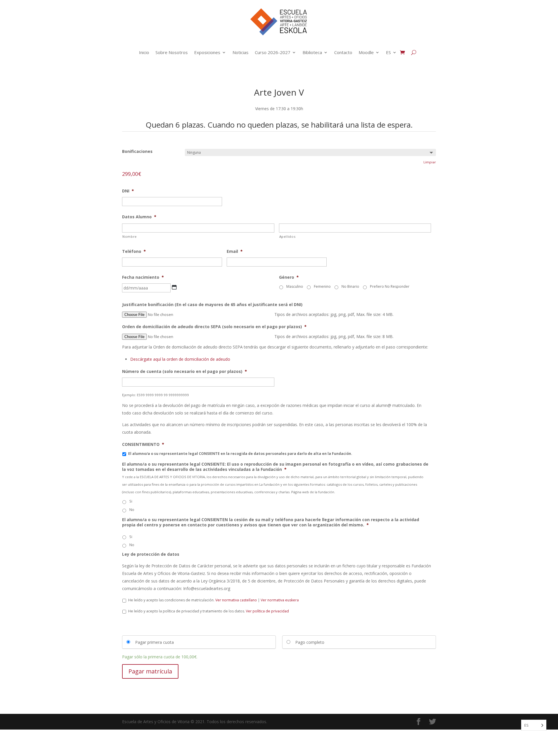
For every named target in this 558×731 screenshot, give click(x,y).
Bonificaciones (137, 151)
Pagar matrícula (150, 671)
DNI (128, 191)
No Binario (350, 286)
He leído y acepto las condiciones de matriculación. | (213, 600)
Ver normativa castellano (236, 600)
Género (289, 277)
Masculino (294, 286)
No (131, 509)
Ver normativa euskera (280, 600)
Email (235, 251)
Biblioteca (312, 52)
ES (388, 52)
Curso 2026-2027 (272, 52)
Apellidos (287, 236)
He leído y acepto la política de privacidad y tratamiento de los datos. (208, 611)
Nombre (129, 236)
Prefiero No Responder (389, 286)
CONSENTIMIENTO (143, 444)
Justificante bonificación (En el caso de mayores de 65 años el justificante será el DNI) (212, 304)
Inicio (144, 52)
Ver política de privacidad (267, 611)
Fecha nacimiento (143, 277)
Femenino (322, 286)
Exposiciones (207, 52)
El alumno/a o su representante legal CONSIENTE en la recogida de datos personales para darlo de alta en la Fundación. (240, 453)
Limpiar (429, 162)
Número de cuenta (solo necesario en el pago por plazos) (184, 371)
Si (130, 501)
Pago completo (309, 642)
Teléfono (134, 251)
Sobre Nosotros (171, 52)
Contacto (343, 52)
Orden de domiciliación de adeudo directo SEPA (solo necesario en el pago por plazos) (214, 326)
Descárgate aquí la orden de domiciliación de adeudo (180, 359)
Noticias (240, 52)
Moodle (366, 52)
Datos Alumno (139, 216)
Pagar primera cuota (154, 642)
